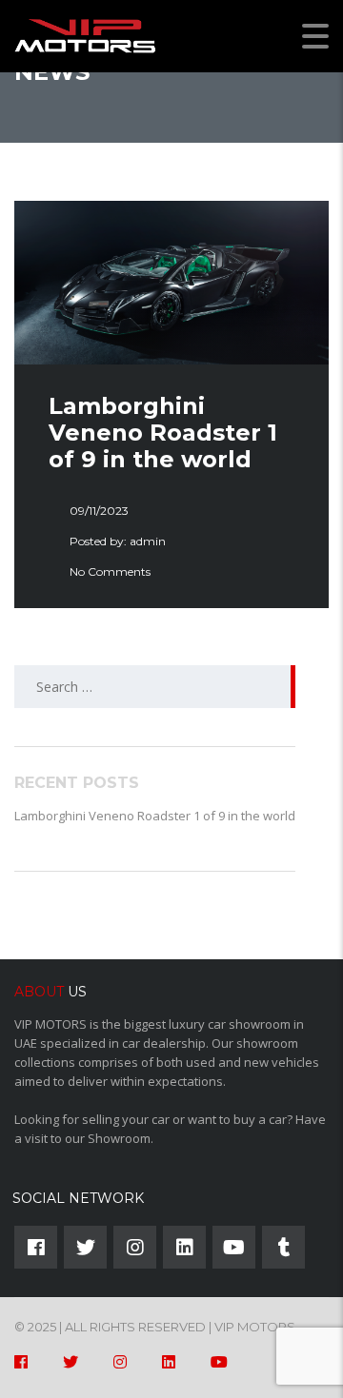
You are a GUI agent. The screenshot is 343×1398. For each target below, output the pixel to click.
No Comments (110, 571)
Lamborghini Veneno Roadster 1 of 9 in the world (154, 815)
